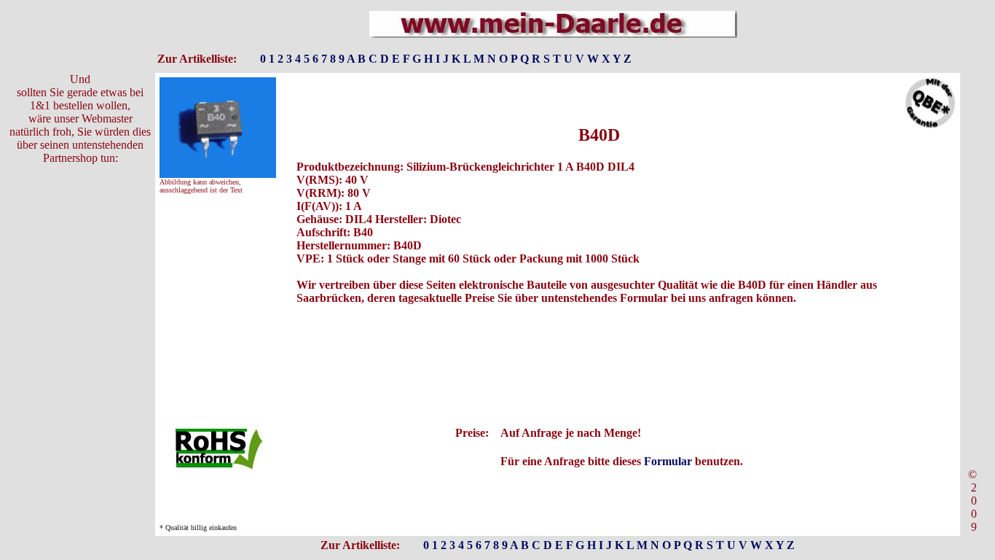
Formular (668, 461)
